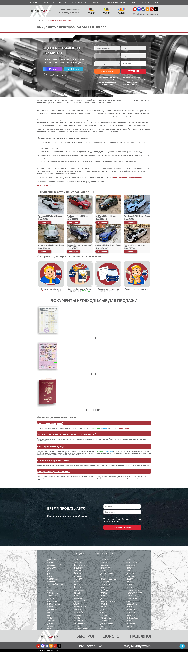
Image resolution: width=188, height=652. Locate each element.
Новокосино (104, 561)
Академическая (51, 562)
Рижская (102, 609)
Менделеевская (78, 612)
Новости (95, 2)
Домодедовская (52, 623)
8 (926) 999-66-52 (71, 12)
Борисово (50, 576)
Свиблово (103, 617)
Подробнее (44, 222)
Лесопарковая (77, 601)
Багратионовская (52, 597)
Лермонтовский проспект (81, 600)
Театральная (130, 589)
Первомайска (104, 598)
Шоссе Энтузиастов (132, 619)
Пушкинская (104, 587)
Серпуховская (104, 622)
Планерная (103, 606)
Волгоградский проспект (54, 605)
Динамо (49, 619)
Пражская (103, 578)
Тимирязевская (131, 575)
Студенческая (130, 565)
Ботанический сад (52, 579)
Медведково (77, 609)
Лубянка (76, 603)
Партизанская (104, 597)
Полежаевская (104, 575)
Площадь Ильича (105, 590)
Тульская (129, 581)
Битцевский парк (52, 575)
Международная (78, 611)
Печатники (103, 603)
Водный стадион (52, 601)
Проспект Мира (105, 584)
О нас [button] (133, 2)
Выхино (49, 612)
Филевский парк (131, 600)
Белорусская (51, 589)
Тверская (129, 587)
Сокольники (104, 628)
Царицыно (129, 606)
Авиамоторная (51, 559)
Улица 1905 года (131, 595)
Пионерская (104, 605)
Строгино (129, 564)
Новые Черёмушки (79, 623)
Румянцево (103, 612)
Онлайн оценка (48, 2)
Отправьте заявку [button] (49, 291)
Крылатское (77, 569)
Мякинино (76, 617)
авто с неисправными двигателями (128, 178)
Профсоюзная (104, 586)
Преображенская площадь (108, 579)
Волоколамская (51, 608)
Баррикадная (51, 598)
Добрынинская (51, 622)
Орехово (102, 569)
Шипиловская (130, 617)
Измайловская (77, 562)
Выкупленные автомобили (115, 2)
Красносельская (78, 587)
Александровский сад (54, 564)
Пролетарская (104, 581)
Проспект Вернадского (107, 583)
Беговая (49, 587)
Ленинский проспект (79, 606)
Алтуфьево (50, 569)
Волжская (50, 606)
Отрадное (103, 570)
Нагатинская (77, 625)
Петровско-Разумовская (107, 601)
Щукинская (129, 620)
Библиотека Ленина (53, 594)
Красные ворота (78, 564)
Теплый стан (130, 573)
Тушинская (129, 584)
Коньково (76, 581)
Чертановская (130, 609)
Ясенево (129, 626)
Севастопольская (105, 619)
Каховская (76, 592)
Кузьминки (76, 572)
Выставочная (51, 611)
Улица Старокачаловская (134, 592)
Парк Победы (104, 595)
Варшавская (50, 614)
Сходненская (104, 615)
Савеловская (130, 569)
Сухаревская (130, 567)
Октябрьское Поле (106, 567)
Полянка (102, 576)
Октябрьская (104, 565)
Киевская (76, 595)
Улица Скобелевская (132, 590)
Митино (75, 614)
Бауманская (50, 600)
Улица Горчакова (131, 598)
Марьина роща (78, 620)
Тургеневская (130, 583)
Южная (128, 625)
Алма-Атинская (51, 567)
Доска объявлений (78, 2)
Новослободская (105, 564)
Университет (130, 594)
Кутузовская (77, 576)
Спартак (129, 559)
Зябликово (76, 561)
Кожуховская (77, 598)
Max (55, 69)
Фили (128, 601)
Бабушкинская (51, 595)
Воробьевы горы (52, 609)
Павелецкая (103, 592)
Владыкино (50, 617)
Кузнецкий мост (78, 570)
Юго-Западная (130, 623)
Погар (155, 2)
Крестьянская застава (80, 565)
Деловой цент (51, 628)
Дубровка (50, 626)
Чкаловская (130, 614)
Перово (102, 600)
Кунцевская (77, 573)
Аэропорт (50, 573)
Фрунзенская (130, 603)
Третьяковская (130, 576)
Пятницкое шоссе (105, 589)
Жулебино (76, 559)
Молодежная (77, 615)
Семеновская (104, 620)
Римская (102, 611)
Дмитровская (51, 620)
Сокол (102, 626)
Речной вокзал (104, 608)
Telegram (75, 69)
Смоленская (103, 625)
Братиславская (51, 581)
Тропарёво (129, 578)
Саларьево (129, 570)
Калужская (76, 589)
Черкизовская (130, 608)
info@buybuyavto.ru (147, 14)
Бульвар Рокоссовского (54, 586)
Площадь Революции (106, 573)
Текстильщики (130, 572)
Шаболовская (130, 615)
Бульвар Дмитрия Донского (55, 584)
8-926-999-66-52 (44, 186)
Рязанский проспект (106, 614)
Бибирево (50, 592)
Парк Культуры (104, 594)
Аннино (49, 570)
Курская (76, 575)
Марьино (76, 608)
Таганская (129, 586)
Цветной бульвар (131, 605)
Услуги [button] (33, 2)
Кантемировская (78, 590)
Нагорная (76, 626)
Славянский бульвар (106, 623)
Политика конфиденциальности (48, 651)
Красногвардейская (79, 584)
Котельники (77, 583)
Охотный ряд (104, 572)
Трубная (129, 579)
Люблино (76, 605)
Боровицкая (50, 578)
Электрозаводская (132, 622)
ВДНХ (49, 615)
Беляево (49, 590)
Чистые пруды (130, 612)
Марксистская (77, 619)
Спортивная (130, 561)
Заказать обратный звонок (70, 9)
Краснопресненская (79, 586)
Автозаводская (51, 561)
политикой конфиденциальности (116, 520)
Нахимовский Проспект (80, 628)
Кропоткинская (78, 567)
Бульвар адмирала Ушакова (55, 583)
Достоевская (51, 625)
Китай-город (77, 597)
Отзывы (62, 2)
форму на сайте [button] (124, 428)
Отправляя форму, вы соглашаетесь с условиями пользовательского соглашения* (60, 74)
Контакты (145, 2)
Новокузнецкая (104, 562)
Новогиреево (104, 559)
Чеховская (129, 611)
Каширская (76, 594)
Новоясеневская (78, 622)
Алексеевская (51, 565)
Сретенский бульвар (132, 562)
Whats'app (86, 291)
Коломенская (77, 578)
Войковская (50, 603)
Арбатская (50, 572)
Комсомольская (78, 579)
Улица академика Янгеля (133, 597)
